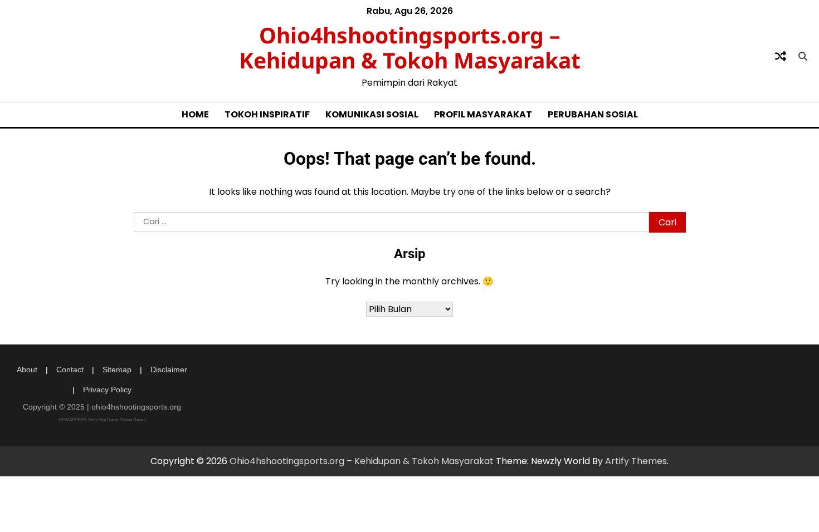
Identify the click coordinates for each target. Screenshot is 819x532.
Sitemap (117, 369)
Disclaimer (168, 369)
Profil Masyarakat (483, 114)
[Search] (802, 56)
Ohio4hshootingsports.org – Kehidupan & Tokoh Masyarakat (410, 47)
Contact (70, 369)
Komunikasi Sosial (371, 114)
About (27, 369)
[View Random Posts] (780, 56)
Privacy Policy (107, 389)
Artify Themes (636, 461)
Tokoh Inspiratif (267, 114)
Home (195, 114)
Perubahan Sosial (593, 114)
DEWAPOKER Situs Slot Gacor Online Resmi (102, 419)
